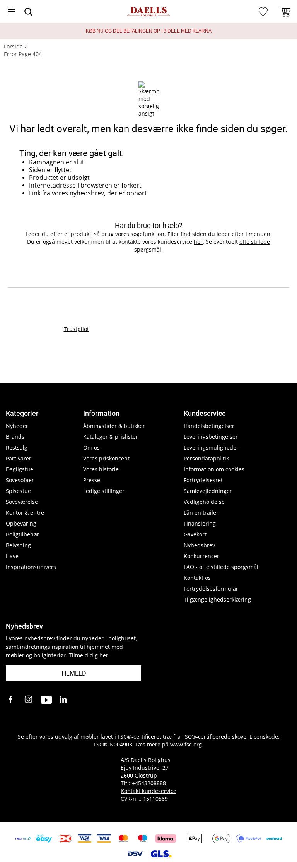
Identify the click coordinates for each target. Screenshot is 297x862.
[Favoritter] (264, 11)
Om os (91, 447)
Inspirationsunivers (31, 567)
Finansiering (200, 523)
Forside (13, 46)
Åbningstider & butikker (114, 425)
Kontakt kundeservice (148, 791)
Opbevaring (21, 523)
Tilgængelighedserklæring (217, 599)
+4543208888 (149, 783)
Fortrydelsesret (203, 480)
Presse (91, 480)
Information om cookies (214, 469)
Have (12, 556)
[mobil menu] (11, 11)
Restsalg (16, 447)
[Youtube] (46, 700)
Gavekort (195, 534)
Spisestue (18, 491)
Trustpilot (76, 329)
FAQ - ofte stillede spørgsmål (221, 567)
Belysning (18, 545)
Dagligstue (19, 469)
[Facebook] (11, 700)
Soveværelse (22, 501)
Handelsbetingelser (209, 425)
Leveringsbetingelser (211, 436)
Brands (15, 436)
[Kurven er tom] (285, 11)
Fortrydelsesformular (211, 588)
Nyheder (17, 425)
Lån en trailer (201, 512)
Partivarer (18, 458)
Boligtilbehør (22, 534)
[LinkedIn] (64, 700)
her (198, 241)
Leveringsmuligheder (211, 447)
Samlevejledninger (208, 491)
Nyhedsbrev (199, 545)
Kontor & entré (25, 512)
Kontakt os (197, 577)
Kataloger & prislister (110, 436)
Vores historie (101, 469)
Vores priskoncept (106, 458)
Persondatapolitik (206, 458)
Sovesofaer (20, 480)
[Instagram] (29, 700)
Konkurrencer (201, 556)
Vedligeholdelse (204, 501)
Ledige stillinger (104, 491)
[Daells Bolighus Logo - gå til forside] (148, 12)
